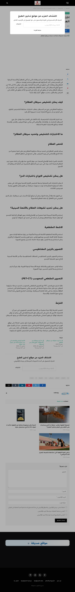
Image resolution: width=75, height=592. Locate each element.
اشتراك (18, 24)
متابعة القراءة (37, 30)
